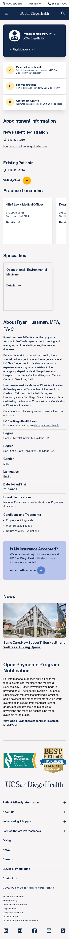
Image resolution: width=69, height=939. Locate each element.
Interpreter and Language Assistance (25, 146)
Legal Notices (10, 908)
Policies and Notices (13, 896)
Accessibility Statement (15, 904)
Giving (7, 840)
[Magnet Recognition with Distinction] (20, 760)
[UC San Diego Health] (34, 785)
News (6, 850)
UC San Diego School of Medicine (21, 920)
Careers (8, 859)
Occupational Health (46, 425)
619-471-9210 (16, 170)
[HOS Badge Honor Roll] (53, 760)
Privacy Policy (10, 900)
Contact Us (10, 878)
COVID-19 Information (16, 869)
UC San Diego (10, 916)
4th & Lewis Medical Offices (25, 204)
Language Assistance (14, 912)
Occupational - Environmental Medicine (26, 272)
